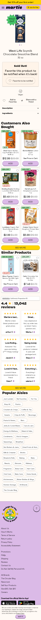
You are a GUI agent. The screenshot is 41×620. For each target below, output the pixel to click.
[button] (20, 28)
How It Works (6, 532)
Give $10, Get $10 (8, 589)
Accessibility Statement (10, 545)
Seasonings (8, 442)
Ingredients (7, 113)
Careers (4, 592)
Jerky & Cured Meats (12, 426)
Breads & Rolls (9, 458)
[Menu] (3, 7)
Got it (20, 616)
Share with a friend (31, 100)
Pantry (17, 404)
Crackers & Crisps (11, 409)
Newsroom (5, 582)
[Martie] (14, 7)
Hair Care (30, 469)
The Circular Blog (10, 490)
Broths (22, 452)
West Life (15, 50)
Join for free (34, 7)
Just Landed (8, 399)
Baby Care (19, 474)
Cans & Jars (28, 426)
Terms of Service (8, 535)
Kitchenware (8, 479)
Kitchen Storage (10, 485)
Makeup (29, 463)
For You (34, 399)
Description (7, 108)
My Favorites (22, 399)
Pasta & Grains (9, 420)
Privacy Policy (6, 542)
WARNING (6, 298)
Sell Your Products (8, 585)
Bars (22, 420)
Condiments (8, 436)
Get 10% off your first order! (20, 2)
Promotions (6, 552)
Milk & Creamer (10, 452)
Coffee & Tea (26, 409)
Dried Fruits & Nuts (29, 447)
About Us (5, 528)
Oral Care (7, 474)
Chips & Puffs (19, 415)
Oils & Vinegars (22, 436)
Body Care (19, 469)
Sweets (7, 415)
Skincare (18, 463)
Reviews (4, 562)
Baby (33, 458)
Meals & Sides (27, 431)
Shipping (4, 558)
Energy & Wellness (11, 431)
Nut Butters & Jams (11, 447)
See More (20, 247)
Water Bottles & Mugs (25, 479)
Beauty (7, 463)
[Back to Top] (36, 508)
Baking (21, 458)
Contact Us (6, 565)
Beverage (32, 415)
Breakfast (19, 442)
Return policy (6, 539)
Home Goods (31, 474)
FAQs (3, 555)
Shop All (7, 404)
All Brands (23, 485)
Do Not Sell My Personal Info (12, 569)
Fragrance (8, 469)
